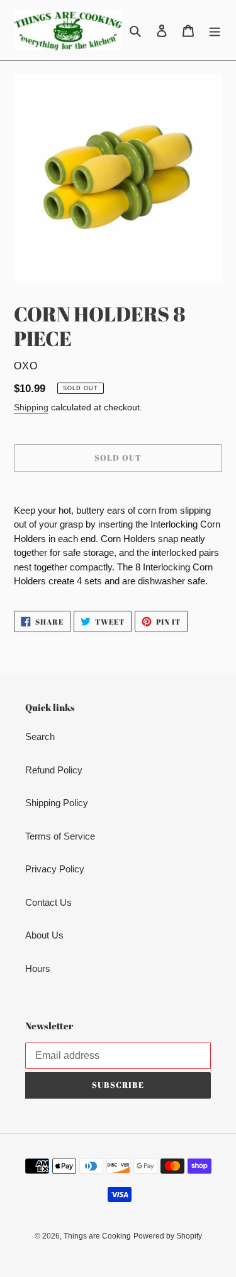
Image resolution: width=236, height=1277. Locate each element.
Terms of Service (60, 836)
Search (40, 736)
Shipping (31, 407)
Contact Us (48, 902)
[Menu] (214, 29)
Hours (37, 968)
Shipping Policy (56, 802)
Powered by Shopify (167, 1236)
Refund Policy (53, 770)
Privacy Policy (54, 869)
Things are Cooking (97, 1236)
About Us (44, 935)
